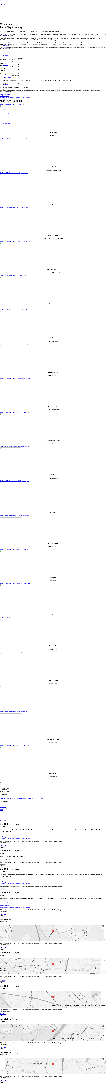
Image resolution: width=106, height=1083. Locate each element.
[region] (53, 933)
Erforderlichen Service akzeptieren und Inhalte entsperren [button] (15, 97)
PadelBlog (18, 798)
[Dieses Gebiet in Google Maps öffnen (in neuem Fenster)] (3, 939)
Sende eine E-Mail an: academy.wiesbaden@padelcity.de (15, 207)
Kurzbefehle (46, 970)
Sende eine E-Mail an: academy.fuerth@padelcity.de (13, 138)
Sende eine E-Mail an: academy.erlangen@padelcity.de (14, 549)
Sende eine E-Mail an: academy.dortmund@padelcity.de (14, 344)
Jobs (33, 798)
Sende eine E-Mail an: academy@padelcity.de (12, 104)
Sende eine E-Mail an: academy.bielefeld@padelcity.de (14, 481)
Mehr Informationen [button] (5, 94)
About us (37, 798)
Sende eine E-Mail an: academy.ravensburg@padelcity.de (15, 309)
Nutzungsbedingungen (101, 939)
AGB (1, 810)
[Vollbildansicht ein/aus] (103, 927)
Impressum (3, 807)
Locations (6, 798)
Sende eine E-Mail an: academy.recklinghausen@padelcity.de (16, 378)
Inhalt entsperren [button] (4, 96)
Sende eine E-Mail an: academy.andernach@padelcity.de (15, 583)
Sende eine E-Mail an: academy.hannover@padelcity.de (14, 617)
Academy (29, 798)
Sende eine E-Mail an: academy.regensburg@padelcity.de (15, 241)
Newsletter (42, 798)
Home (1, 798)
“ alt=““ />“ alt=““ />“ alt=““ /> (103, 960)
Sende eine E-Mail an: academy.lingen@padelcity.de (13, 652)
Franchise (23, 798)
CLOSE (2, 847)
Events (13, 798)
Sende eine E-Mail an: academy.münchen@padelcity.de (14, 275)
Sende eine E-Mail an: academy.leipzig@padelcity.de (14, 173)
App (10, 798)
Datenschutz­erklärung (5, 808)
